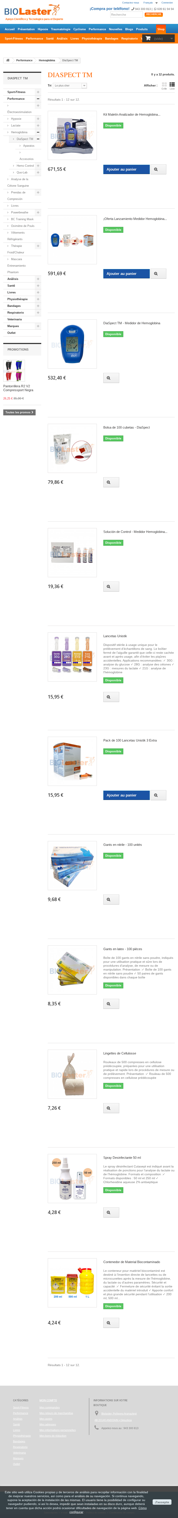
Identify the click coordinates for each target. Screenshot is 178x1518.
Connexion (167, 2)
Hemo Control (25, 165)
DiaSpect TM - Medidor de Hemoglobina (131, 323)
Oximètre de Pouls (22, 226)
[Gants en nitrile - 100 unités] (72, 865)
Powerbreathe (19, 212)
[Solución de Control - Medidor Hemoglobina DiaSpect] (72, 552)
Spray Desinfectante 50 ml (122, 1157)
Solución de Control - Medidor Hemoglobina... (135, 532)
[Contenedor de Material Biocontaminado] (72, 1282)
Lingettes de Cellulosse (119, 1053)
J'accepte (162, 1502)
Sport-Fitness (14, 38)
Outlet (9, 48)
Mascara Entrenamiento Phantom (16, 266)
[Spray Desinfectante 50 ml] (72, 1178)
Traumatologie (60, 29)
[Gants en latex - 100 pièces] (72, 970)
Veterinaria (14, 319)
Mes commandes (50, 1407)
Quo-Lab (21, 172)
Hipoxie (43, 29)
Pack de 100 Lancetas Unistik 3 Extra (130, 740)
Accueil (10, 29)
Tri (49, 85)
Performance (97, 29)
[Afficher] (158, 169)
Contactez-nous (130, 2)
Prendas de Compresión (16, 196)
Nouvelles (115, 29)
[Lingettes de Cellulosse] (72, 1074)
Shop (161, 29)
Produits (142, 29)
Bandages (111, 38)
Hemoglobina (18, 132)
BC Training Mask (22, 219)
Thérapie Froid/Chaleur (15, 249)
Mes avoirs (46, 1418)
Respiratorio (129, 38)
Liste (172, 88)
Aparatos (28, 145)
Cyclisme (79, 29)
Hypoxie (15, 118)
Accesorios (27, 159)
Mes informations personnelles (58, 1430)
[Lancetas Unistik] (72, 657)
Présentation (26, 29)
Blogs (129, 29)
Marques (13, 326)
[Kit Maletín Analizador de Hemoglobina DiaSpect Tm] (72, 135)
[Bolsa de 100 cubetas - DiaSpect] (72, 448)
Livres (75, 38)
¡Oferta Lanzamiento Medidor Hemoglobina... (135, 219)
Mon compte (48, 1400)
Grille (164, 88)
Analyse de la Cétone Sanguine (18, 182)
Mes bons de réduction (53, 1435)
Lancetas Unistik (115, 636)
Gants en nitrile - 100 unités (122, 844)
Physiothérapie (92, 38)
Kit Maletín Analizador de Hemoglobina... (131, 114)
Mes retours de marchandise (56, 1413)
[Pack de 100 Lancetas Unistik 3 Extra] (72, 761)
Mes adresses (48, 1424)
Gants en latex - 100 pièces (122, 949)
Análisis (62, 38)
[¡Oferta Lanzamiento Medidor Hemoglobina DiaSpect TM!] (72, 239)
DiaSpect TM (24, 139)
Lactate (15, 125)
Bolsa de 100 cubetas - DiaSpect (126, 427)
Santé (50, 38)
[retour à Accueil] (8, 60)
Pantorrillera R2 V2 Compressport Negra (18, 388)
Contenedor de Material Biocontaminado (131, 1262)
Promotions (18, 349)
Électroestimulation (19, 112)
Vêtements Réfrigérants (16, 236)
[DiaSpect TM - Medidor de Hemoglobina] (72, 344)
